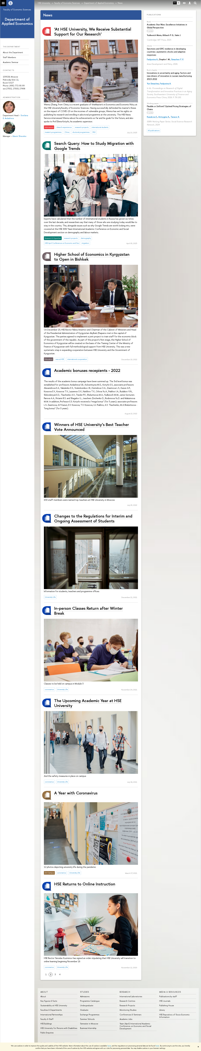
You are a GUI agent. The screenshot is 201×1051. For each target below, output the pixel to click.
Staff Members (9, 57)
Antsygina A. (164, 117)
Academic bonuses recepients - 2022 (87, 370)
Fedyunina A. (152, 59)
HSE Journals (164, 1001)
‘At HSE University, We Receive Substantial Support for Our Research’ (92, 31)
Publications (154, 14)
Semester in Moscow (89, 1023)
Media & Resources (170, 992)
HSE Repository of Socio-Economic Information (174, 1015)
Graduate (84, 1010)
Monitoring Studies (128, 1010)
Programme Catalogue (90, 1001)
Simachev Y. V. (177, 59)
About (44, 992)
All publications (153, 130)
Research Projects (127, 1005)
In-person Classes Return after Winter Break (88, 610)
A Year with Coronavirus (75, 793)
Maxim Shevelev (19, 136)
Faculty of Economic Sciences (17, 9)
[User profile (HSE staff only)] (190, 3)
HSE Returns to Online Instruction (84, 884)
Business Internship (88, 1028)
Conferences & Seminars (130, 1014)
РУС (175, 3)
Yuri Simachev (153, 83)
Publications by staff (168, 996)
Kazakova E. (152, 117)
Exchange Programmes (89, 1014)
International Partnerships (51, 1014)
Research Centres (127, 1001)
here (109, 1046)
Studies (84, 992)
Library (162, 1010)
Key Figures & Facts (48, 1001)
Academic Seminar (10, 62)
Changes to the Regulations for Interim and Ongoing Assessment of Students (93, 518)
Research (125, 992)
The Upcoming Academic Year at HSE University (88, 703)
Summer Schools (87, 1019)
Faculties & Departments (51, 1010)
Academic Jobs (126, 1019)
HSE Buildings (46, 1023)
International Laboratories (131, 996)
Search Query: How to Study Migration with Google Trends (94, 145)
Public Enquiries (46, 1032)
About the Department (13, 52)
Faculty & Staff (46, 1019)
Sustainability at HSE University (53, 1005)
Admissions (84, 996)
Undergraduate (86, 1005)
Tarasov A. (175, 117)
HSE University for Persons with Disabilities (58, 1028)
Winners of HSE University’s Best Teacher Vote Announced (91, 427)
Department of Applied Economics (17, 21)
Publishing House (166, 1005)
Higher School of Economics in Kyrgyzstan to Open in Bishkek (91, 256)
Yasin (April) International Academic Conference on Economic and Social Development (135, 1026)
